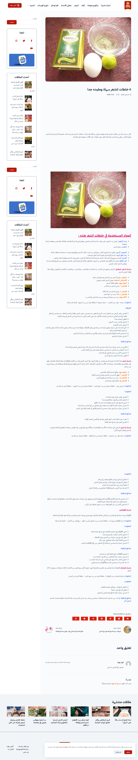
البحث (35, 18)
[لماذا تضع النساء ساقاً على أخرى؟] (28, 98)
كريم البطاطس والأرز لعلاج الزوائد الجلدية (102, 721)
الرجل (76, 5)
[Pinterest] (110, 618)
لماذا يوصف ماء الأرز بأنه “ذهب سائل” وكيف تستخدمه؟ (16, 129)
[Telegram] (93, 618)
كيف (83, 5)
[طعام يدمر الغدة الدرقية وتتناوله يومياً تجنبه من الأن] (28, 118)
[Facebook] (127, 618)
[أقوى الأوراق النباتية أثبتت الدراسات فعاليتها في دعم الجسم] (28, 84)
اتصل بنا (11, 749)
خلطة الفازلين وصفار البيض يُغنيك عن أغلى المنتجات (17, 722)
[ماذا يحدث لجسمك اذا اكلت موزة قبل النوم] (28, 107)
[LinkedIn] (101, 618)
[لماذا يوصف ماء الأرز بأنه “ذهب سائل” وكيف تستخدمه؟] (28, 129)
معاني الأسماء (66, 5)
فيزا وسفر (54, 5)
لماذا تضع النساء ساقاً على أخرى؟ (123, 721)
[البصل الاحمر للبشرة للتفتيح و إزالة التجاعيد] (58, 711)
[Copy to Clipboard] (75, 618)
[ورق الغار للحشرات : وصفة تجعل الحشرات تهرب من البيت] (28, 140)
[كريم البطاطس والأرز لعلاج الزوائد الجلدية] (28, 154)
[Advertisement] (88, 115)
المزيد (32, 5)
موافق (128, 752)
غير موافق (118, 752)
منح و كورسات (42, 5)
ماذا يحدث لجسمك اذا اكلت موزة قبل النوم (16, 107)
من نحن (26, 752)
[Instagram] (16, 41)
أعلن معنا (13, 5)
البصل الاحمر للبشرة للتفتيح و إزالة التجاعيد (59, 721)
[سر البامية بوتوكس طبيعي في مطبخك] (37, 711)
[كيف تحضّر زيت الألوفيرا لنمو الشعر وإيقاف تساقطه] (80, 711)
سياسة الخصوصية (22, 749)
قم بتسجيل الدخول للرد (50, 662)
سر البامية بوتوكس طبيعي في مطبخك (39, 721)
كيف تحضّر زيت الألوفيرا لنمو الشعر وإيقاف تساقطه (80, 722)
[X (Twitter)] (118, 618)
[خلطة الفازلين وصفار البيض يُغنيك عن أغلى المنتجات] (16, 711)
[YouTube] (31, 48)
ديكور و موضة (92, 5)
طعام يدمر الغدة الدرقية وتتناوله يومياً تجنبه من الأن (16, 118)
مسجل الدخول (116, 683)
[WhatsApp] (84, 618)
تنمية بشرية (106, 5)
